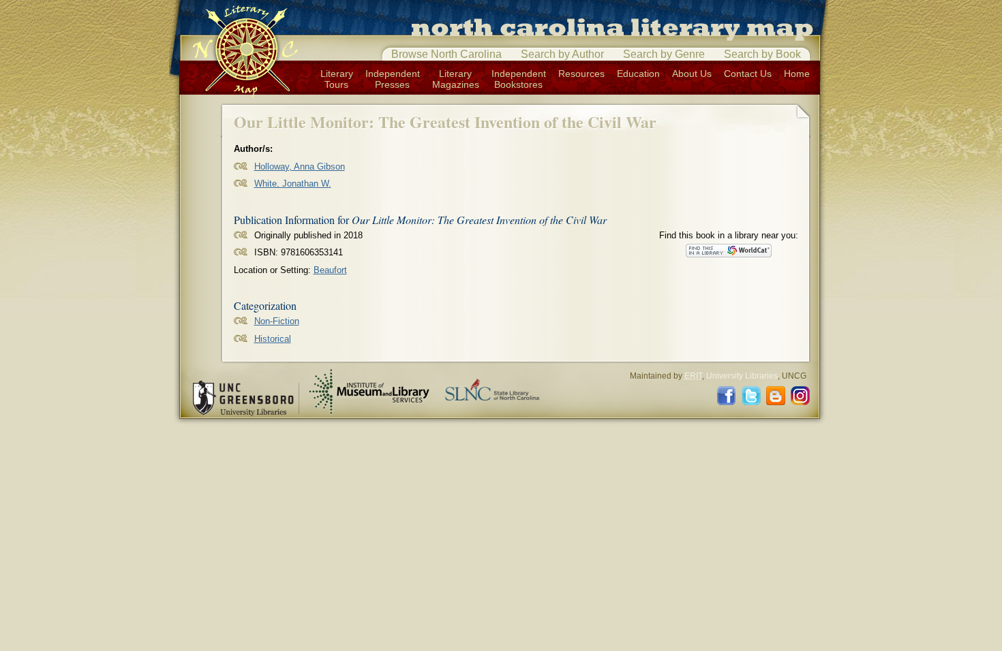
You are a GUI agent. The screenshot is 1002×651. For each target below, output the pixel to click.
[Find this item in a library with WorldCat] (728, 250)
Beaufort (330, 270)
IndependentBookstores (518, 79)
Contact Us (748, 73)
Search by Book (762, 54)
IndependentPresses (392, 79)
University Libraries (742, 376)
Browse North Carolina (446, 54)
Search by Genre (664, 54)
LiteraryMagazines (455, 79)
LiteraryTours (336, 79)
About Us (692, 73)
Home (797, 73)
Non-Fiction (276, 321)
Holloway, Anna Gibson (299, 166)
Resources (581, 73)
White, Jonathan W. (292, 183)
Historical (272, 339)
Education (638, 73)
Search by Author (562, 54)
